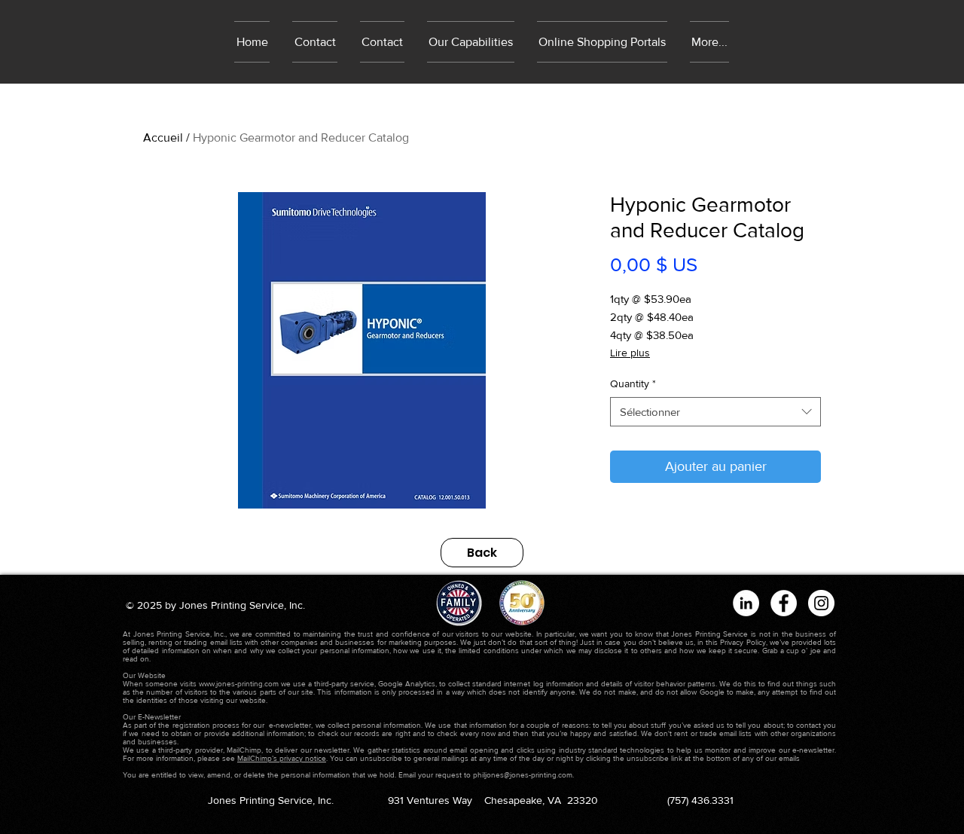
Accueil (163, 137)
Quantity (633, 383)
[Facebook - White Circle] (783, 603)
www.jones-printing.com (239, 684)
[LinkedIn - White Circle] (746, 603)
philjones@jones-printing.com (522, 775)
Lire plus (630, 353)
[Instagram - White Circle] (821, 603)
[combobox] (715, 411)
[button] (602, 42)
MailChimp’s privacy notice (281, 758)
